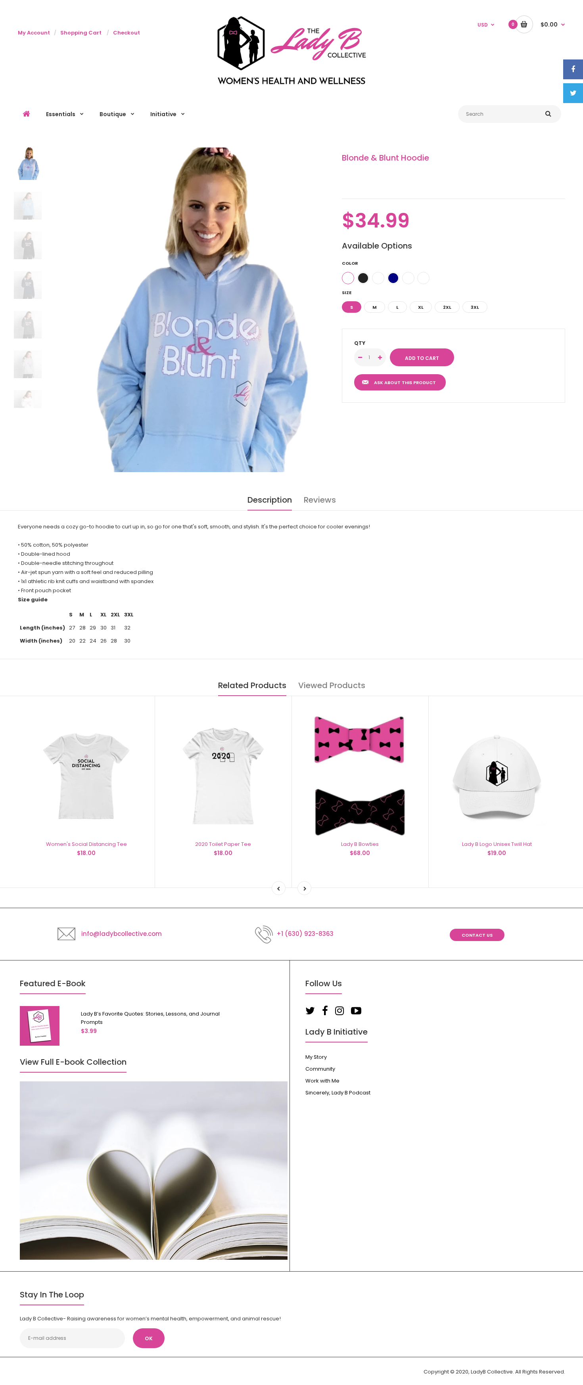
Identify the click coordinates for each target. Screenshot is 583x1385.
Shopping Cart (81, 32)
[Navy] (393, 278)
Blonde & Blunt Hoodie (385, 157)
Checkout (126, 32)
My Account (34, 32)
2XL (447, 307)
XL (421, 307)
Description (269, 499)
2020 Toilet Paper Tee (223, 844)
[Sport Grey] (423, 278)
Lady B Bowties (360, 844)
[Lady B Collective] (291, 83)
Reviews (320, 499)
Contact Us (477, 935)
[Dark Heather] (408, 278)
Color (350, 263)
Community (320, 1069)
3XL (475, 307)
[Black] (363, 278)
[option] (196, 310)
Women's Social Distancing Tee (86, 844)
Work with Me (322, 1081)
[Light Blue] (348, 278)
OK (149, 1338)
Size (346, 292)
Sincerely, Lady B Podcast (337, 1092)
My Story (316, 1057)
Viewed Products (331, 685)
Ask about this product (405, 382)
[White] (378, 278)
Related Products (252, 685)
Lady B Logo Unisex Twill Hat (497, 844)
